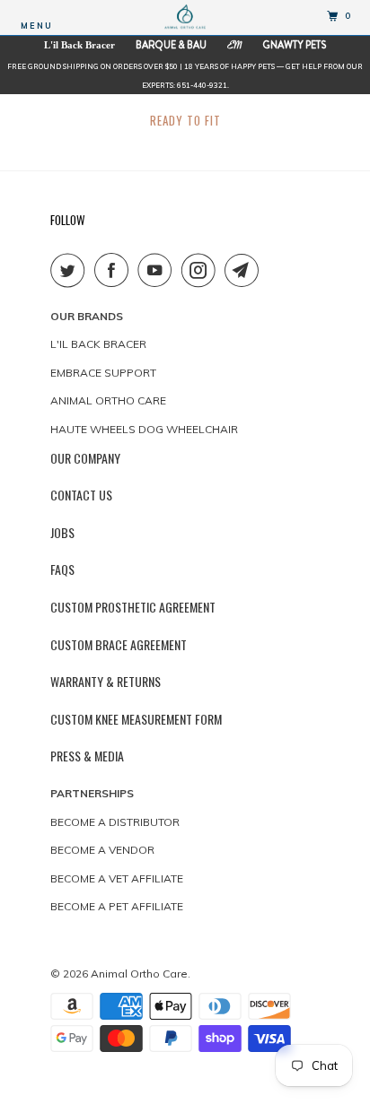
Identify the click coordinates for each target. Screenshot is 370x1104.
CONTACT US (81, 494)
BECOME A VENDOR (102, 849)
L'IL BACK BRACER (98, 344)
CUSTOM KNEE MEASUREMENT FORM (136, 718)
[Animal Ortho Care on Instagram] (202, 270)
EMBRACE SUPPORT (103, 372)
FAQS (62, 569)
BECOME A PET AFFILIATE (116, 906)
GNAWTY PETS (294, 45)
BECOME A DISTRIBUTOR (115, 822)
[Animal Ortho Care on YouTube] (158, 270)
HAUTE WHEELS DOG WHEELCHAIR (144, 429)
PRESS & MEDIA (87, 755)
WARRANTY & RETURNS (105, 681)
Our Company (85, 457)
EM (234, 47)
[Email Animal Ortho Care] (245, 270)
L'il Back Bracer (79, 44)
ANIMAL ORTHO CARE (108, 400)
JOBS (62, 532)
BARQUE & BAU (171, 45)
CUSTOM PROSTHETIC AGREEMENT (133, 606)
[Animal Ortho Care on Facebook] (115, 270)
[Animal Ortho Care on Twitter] (71, 270)
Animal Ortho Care (139, 973)
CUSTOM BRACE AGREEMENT (118, 644)
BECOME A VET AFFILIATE (116, 878)
